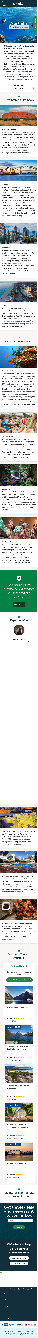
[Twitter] (14, 1289)
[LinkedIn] (19, 1289)
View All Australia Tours (19, 980)
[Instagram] (10, 1289)
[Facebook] (6, 1289)
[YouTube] (28, 1289)
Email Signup (35, 23)
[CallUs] (32, 1289)
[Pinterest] (23, 1289)
